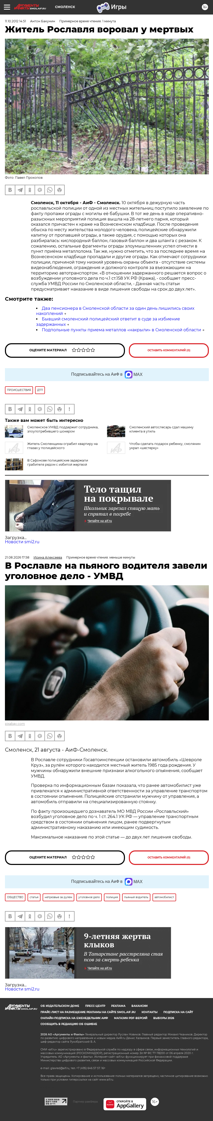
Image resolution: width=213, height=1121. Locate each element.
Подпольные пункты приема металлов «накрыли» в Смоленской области (121, 329)
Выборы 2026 (163, 1018)
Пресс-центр (95, 1006)
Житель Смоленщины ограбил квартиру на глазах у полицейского (62, 446)
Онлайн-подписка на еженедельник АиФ (74, 1018)
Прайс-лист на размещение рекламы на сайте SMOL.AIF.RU (88, 1012)
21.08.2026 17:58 (17, 557)
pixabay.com (15, 724)
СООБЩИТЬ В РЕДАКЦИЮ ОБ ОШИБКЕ (69, 1024)
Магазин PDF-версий (130, 1018)
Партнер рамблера (85, 1101)
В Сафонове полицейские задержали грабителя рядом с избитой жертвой (57, 462)
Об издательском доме (60, 1006)
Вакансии (139, 1006)
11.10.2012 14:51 (15, 21)
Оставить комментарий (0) (169, 350)
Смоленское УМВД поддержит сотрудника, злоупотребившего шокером (62, 429)
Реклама (118, 1006)
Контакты (149, 1012)
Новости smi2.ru (22, 541)
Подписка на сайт (178, 1012)
